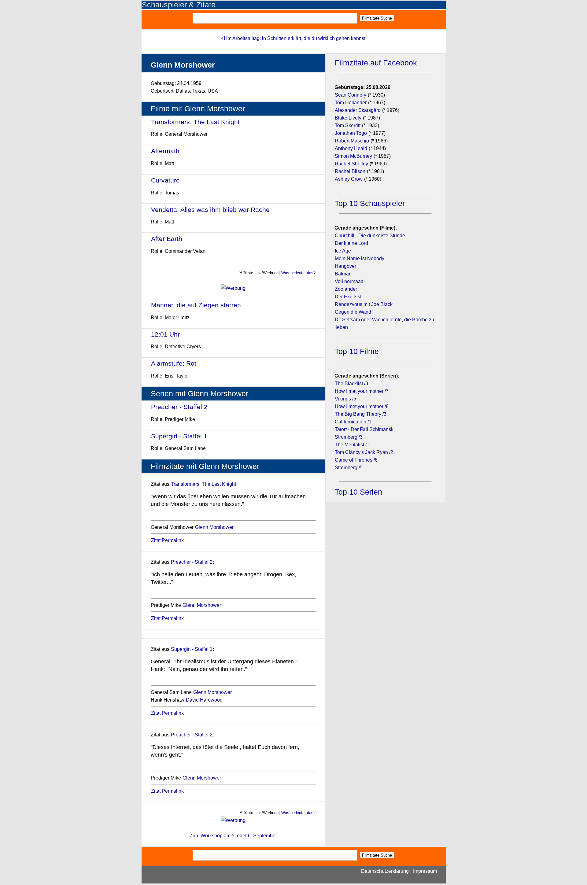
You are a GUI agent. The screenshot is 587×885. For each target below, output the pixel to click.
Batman (343, 273)
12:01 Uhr (165, 334)
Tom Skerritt (347, 125)
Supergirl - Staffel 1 (179, 436)
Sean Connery (350, 95)
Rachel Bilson (350, 171)
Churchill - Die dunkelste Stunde (370, 235)
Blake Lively (348, 117)
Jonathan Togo (351, 133)
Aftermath (165, 150)
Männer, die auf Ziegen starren (196, 304)
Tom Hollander (351, 102)
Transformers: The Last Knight (195, 121)
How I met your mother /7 (362, 391)
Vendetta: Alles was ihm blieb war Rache (210, 209)
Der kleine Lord (351, 243)
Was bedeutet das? (298, 273)
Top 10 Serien (358, 492)
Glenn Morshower (214, 527)
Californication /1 (353, 421)
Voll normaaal (350, 281)
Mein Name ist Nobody (359, 258)
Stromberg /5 (349, 467)
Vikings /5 (345, 398)
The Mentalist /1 (352, 444)
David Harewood (204, 699)
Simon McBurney (353, 156)
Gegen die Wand (353, 312)
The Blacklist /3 (351, 383)
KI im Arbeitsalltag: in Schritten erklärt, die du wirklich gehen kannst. (293, 38)
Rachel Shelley (351, 163)
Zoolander (346, 289)
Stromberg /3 (349, 437)
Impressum (425, 871)
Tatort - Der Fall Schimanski (365, 429)
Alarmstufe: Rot (173, 363)
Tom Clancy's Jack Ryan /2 (364, 452)
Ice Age (343, 250)
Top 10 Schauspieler (370, 203)
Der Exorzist (348, 296)
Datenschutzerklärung (385, 871)
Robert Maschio (352, 140)
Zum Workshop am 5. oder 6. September (233, 835)
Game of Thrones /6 (356, 460)
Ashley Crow (349, 179)
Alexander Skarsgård (358, 110)
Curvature (165, 180)
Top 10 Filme (357, 351)
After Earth (166, 238)
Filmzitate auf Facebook (376, 63)
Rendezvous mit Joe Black (364, 304)
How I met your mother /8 (362, 406)
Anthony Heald (351, 148)
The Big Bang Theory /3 (360, 414)
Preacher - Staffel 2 (179, 406)
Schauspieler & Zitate (179, 5)
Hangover (345, 266)
